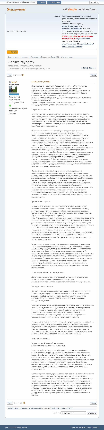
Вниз (10, 75)
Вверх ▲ (96, 427)
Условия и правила (84, 427)
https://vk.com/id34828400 (72, 29)
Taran (14, 81)
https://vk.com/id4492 (70, 26)
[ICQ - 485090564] (10, 105)
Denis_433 (54, 57)
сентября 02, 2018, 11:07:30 (40, 82)
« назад (84, 68)
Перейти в (56, 413)
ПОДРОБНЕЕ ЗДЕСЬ (83, 39)
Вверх (10, 403)
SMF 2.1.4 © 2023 (10, 427)
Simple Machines (22, 427)
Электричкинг (16, 9)
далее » (92, 68)
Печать (93, 75)
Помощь (74, 427)
